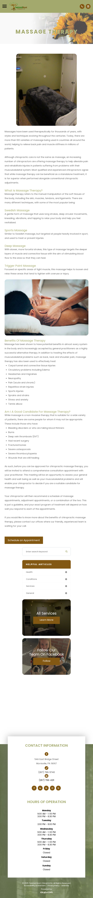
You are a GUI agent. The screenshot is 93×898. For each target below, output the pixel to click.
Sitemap (65, 885)
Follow (46, 661)
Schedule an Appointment (24, 540)
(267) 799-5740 (46, 772)
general (30, 593)
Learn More (46, 619)
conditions (31, 579)
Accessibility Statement (35, 885)
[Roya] (46, 892)
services (30, 586)
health (29, 572)
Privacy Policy (53, 885)
